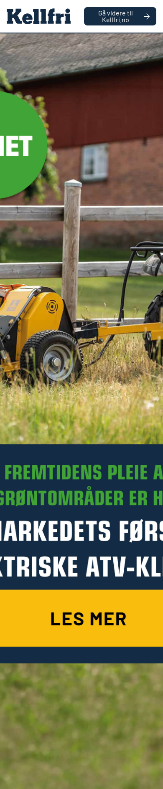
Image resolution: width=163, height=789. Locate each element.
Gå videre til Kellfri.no (115, 16)
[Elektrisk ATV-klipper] (81, 411)
